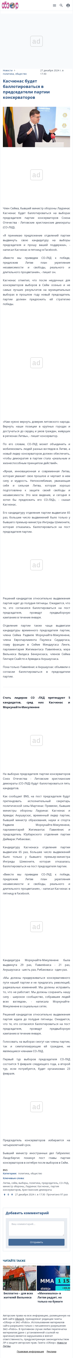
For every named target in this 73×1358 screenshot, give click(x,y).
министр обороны (13, 1186)
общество (21, 73)
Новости (8, 70)
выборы (23, 1183)
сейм (14, 1183)
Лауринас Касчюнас (37, 1186)
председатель (50, 1183)
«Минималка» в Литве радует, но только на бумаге (50, 1297)
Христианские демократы (37, 1189)
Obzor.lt (19, 1318)
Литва (6, 1183)
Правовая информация (30, 1351)
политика (8, 73)
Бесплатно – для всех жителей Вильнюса (18, 1295)
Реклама (51, 1351)
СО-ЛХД (63, 1183)
